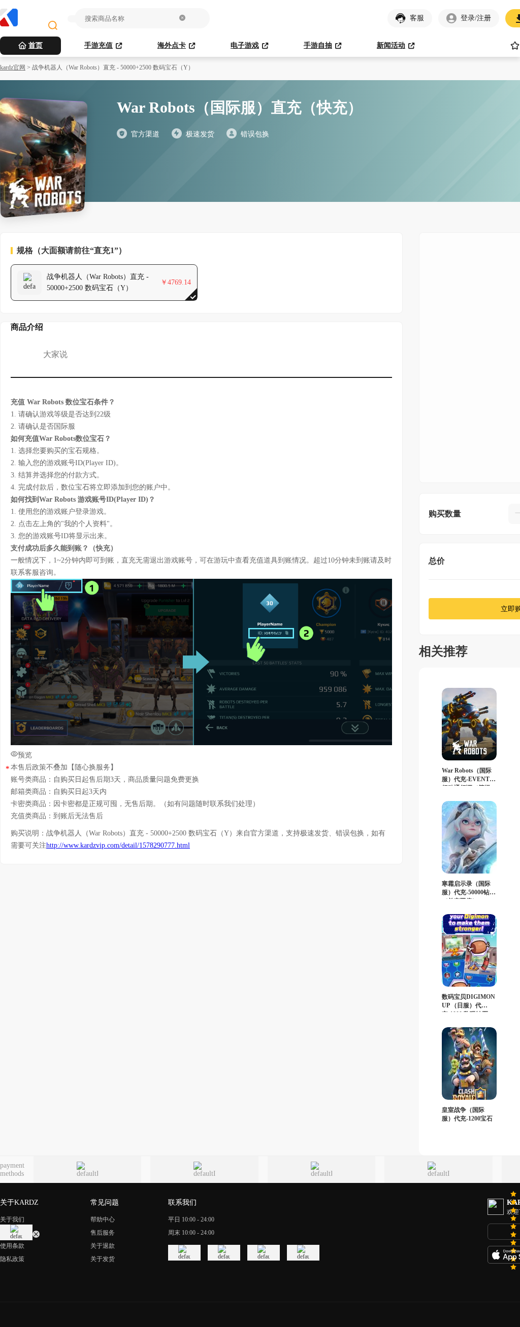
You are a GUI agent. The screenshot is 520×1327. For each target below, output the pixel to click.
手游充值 (98, 45)
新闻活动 (391, 45)
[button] (182, 19)
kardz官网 (12, 67)
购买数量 (445, 513)
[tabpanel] (201, 623)
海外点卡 (171, 45)
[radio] (513, 1199)
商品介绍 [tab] (27, 327)
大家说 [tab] (55, 354)
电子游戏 (245, 45)
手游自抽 (318, 45)
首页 (35, 45)
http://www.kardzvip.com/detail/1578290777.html (118, 845)
